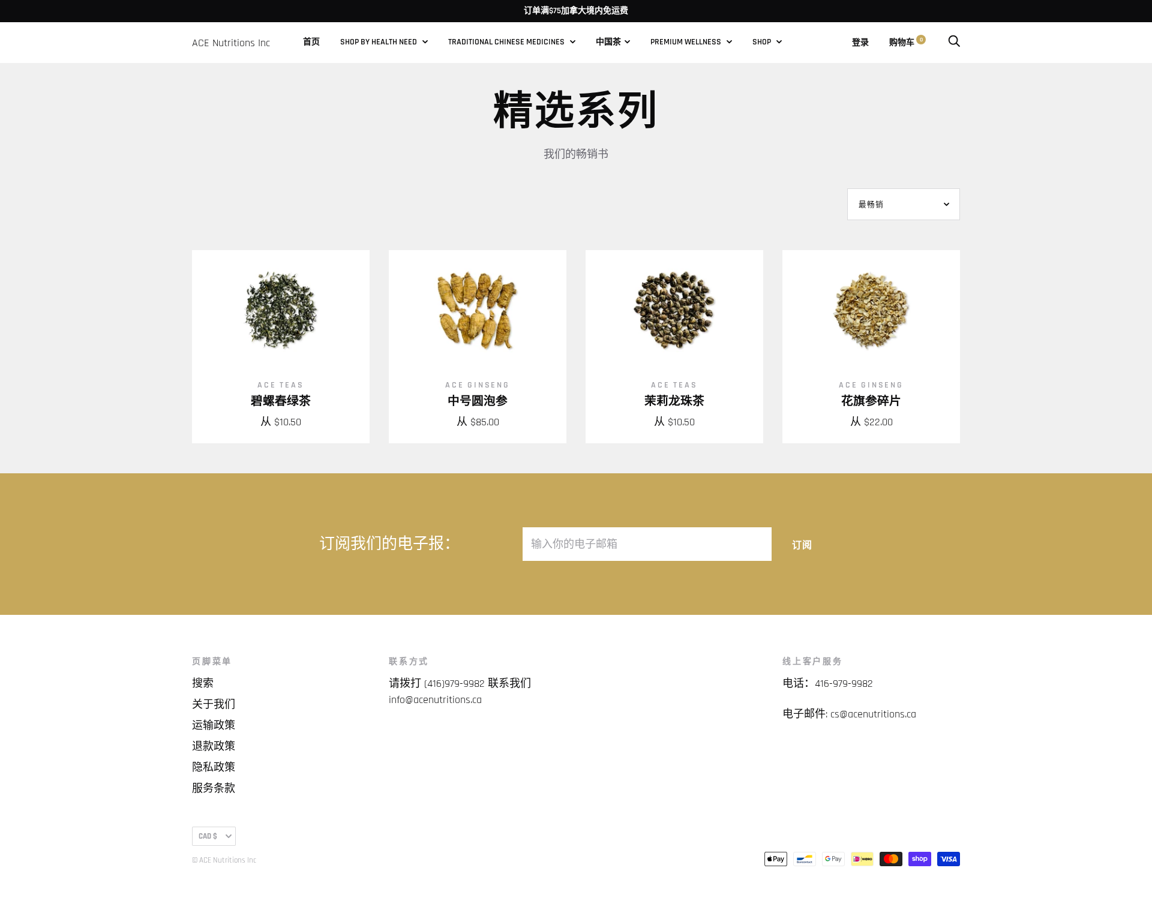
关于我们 (213, 704)
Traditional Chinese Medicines (507, 42)
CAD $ (208, 836)
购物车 (906, 42)
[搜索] (954, 42)
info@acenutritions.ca (435, 700)
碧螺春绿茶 (281, 401)
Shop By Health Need (379, 42)
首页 (311, 42)
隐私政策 (213, 767)
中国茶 (608, 42)
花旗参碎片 (871, 401)
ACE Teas (280, 385)
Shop (762, 42)
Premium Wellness (686, 42)
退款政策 (213, 746)
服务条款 (213, 788)
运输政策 (213, 725)
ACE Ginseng (477, 385)
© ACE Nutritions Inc (224, 860)
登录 (860, 42)
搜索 (203, 683)
